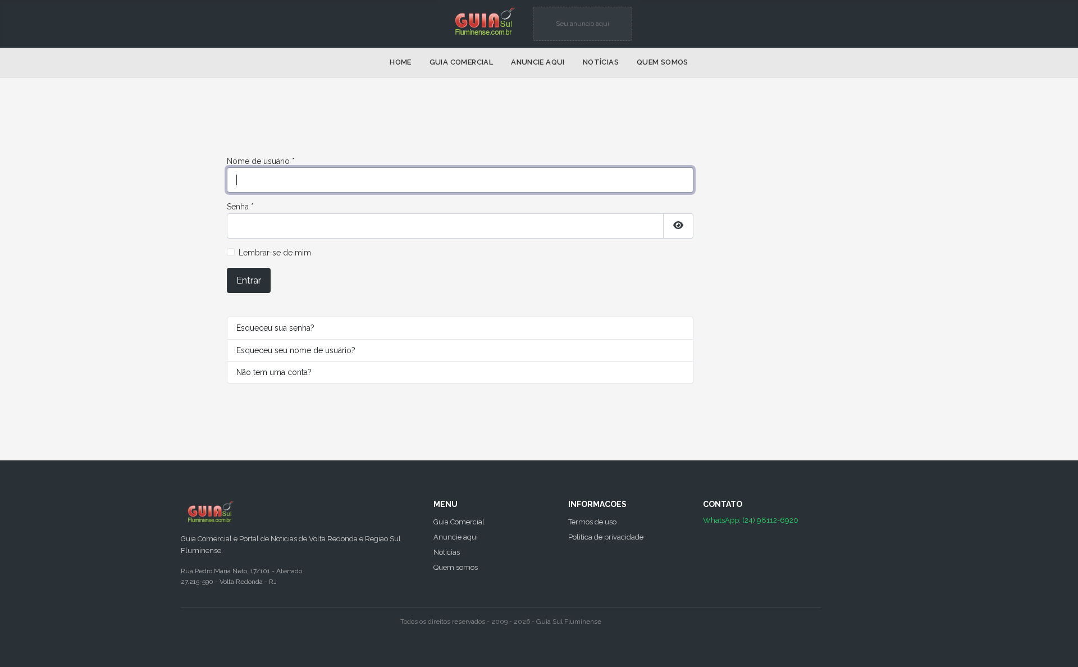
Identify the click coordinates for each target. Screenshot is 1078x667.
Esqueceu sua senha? (275, 327)
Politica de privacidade (605, 537)
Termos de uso (592, 522)
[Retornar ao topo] (1060, 647)
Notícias (601, 62)
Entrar (248, 280)
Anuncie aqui (538, 62)
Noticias (446, 552)
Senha (240, 206)
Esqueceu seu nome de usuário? (295, 350)
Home (401, 62)
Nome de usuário (261, 161)
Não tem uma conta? (274, 372)
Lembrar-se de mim (275, 252)
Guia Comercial (461, 62)
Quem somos (662, 62)
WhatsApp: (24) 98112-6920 (750, 520)
